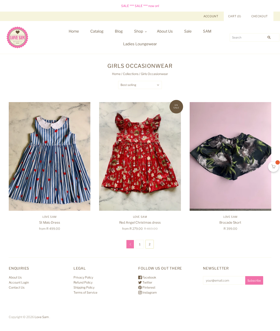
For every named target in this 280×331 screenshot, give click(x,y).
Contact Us (16, 287)
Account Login (19, 282)
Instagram (149, 292)
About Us (165, 31)
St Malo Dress (49, 223)
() (234, 16)
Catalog (96, 31)
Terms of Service (85, 292)
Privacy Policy (83, 277)
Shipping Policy (84, 287)
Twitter (147, 282)
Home (74, 31)
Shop (138, 31)
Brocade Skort (230, 223)
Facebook (149, 277)
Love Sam (49, 216)
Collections (130, 74)
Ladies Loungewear (140, 44)
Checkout (259, 16)
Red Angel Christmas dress (140, 223)
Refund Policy (83, 282)
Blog (119, 31)
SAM (207, 31)
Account (210, 16)
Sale (188, 31)
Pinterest (148, 287)
